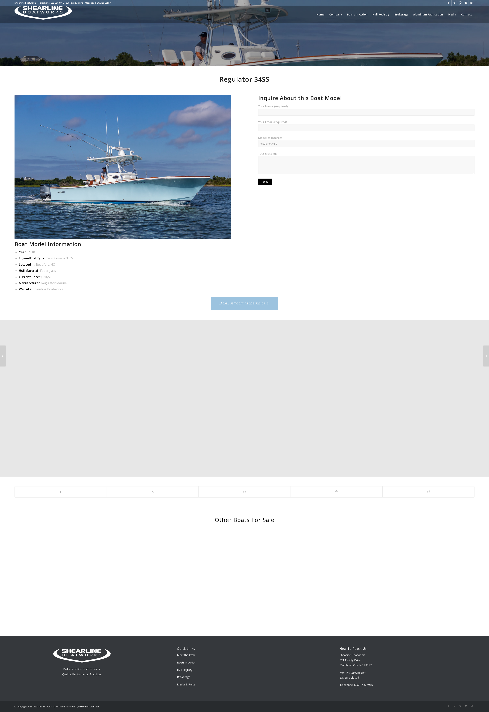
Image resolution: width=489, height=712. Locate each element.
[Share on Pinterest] (336, 491)
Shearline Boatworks (42, 706)
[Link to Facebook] (448, 3)
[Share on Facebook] (61, 491)
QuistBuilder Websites (88, 706)
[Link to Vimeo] (466, 3)
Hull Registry (184, 670)
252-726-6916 (57, 2)
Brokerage (183, 677)
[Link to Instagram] (471, 3)
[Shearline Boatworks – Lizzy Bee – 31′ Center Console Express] (3, 356)
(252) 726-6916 (363, 685)
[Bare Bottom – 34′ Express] (486, 356)
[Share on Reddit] (428, 491)
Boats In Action (186, 662)
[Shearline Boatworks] (43, 14)
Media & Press (186, 684)
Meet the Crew (186, 655)
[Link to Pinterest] (460, 3)
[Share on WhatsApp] (244, 491)
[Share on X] (152, 491)
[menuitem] (320, 14)
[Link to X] (454, 3)
